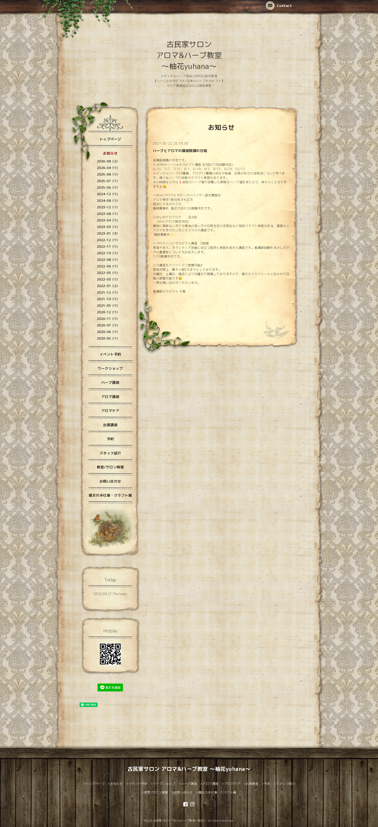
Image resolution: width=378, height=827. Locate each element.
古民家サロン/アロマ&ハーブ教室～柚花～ (180, 820)
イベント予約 (110, 354)
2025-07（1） (108, 181)
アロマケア (110, 410)
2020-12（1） (108, 312)
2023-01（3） (108, 233)
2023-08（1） (108, 214)
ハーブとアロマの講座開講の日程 (180, 150)
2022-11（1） (108, 246)
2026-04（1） (108, 168)
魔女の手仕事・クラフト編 (110, 495)
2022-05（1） (108, 273)
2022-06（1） (108, 266)
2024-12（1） (108, 194)
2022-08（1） (108, 260)
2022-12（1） (108, 240)
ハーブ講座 (110, 382)
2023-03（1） (108, 227)
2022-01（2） (108, 286)
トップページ (110, 139)
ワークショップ (110, 368)
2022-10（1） (108, 253)
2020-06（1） (108, 332)
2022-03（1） (108, 279)
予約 (110, 438)
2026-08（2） (108, 161)
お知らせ (110, 153)
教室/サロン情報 (110, 467)
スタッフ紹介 (110, 453)
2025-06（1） (108, 187)
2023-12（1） (108, 207)
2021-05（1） (108, 306)
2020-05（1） (108, 338)
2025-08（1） (108, 174)
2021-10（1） (108, 299)
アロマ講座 (110, 396)
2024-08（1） (108, 201)
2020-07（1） (108, 325)
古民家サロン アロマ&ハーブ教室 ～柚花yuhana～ (189, 55)
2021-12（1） (108, 292)
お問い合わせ (110, 481)
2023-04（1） (108, 220)
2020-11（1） (108, 319)
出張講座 (110, 424)
